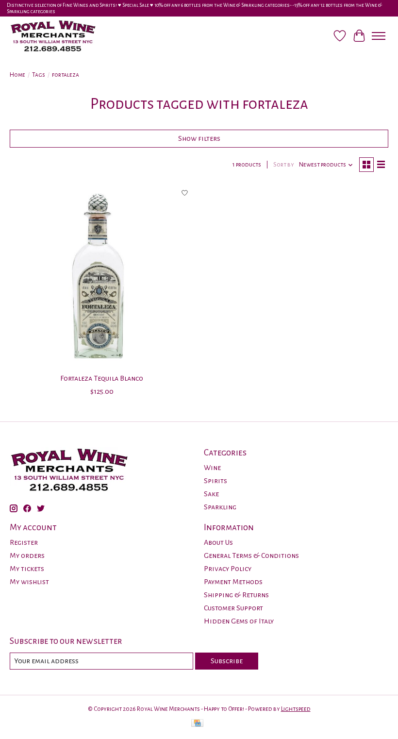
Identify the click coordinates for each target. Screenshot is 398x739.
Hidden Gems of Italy (239, 621)
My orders (27, 555)
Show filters (199, 138)
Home (17, 74)
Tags (38, 74)
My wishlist (29, 582)
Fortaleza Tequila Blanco (101, 378)
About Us (218, 542)
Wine (212, 467)
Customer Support (233, 608)
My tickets (27, 568)
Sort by (283, 164)
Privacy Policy (227, 568)
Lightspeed (296, 708)
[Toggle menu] (378, 36)
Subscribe (227, 661)
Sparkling (220, 507)
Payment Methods (233, 582)
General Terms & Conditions (251, 555)
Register (24, 542)
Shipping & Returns (236, 595)
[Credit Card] (197, 724)
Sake (211, 494)
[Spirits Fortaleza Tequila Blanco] (102, 276)
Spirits (215, 481)
